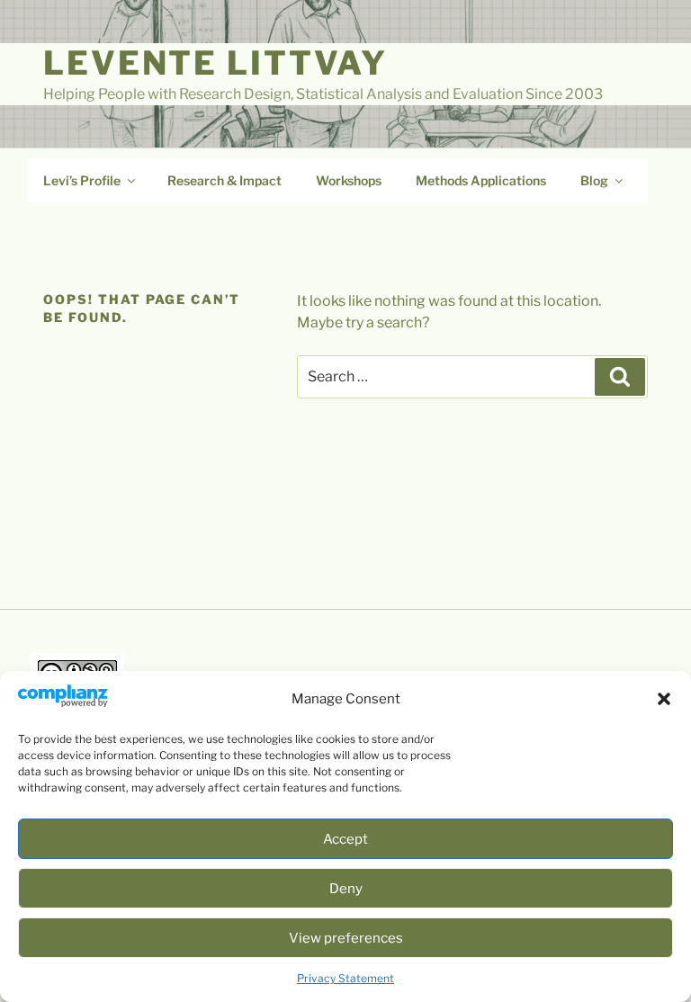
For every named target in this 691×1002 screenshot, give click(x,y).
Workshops (348, 180)
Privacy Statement (345, 978)
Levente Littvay (215, 63)
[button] (664, 699)
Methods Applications (481, 180)
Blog (594, 180)
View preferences (346, 938)
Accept (345, 839)
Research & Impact (224, 180)
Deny (346, 889)
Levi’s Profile (82, 180)
